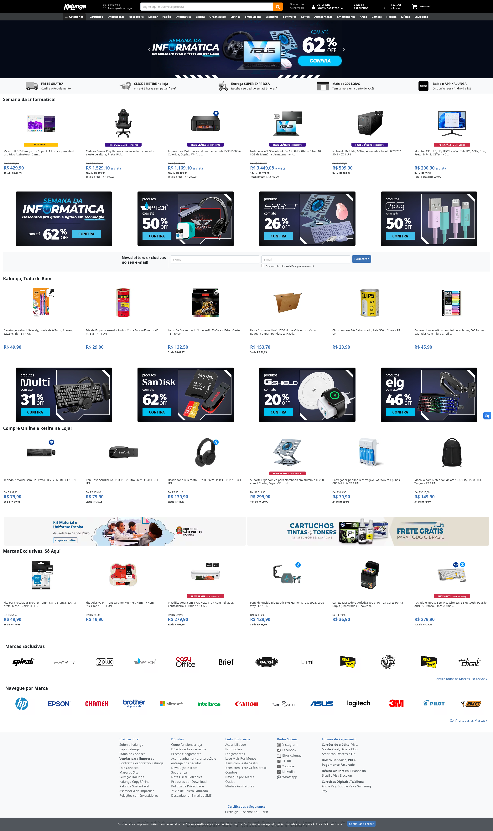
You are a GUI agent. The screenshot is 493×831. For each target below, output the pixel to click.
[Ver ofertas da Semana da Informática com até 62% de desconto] (64, 219)
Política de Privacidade (187, 786)
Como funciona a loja (186, 744)
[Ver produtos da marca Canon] (246, 703)
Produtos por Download (189, 782)
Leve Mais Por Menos (240, 758)
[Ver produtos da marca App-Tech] (145, 662)
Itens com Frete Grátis (241, 763)
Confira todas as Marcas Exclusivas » (461, 679)
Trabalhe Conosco (132, 754)
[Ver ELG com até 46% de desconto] (429, 395)
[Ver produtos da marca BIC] (471, 703)
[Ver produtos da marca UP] (388, 662)
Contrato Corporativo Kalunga (141, 763)
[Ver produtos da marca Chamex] (97, 703)
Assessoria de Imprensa (136, 791)
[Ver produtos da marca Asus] (321, 703)
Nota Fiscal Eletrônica (186, 777)
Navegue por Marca (239, 777)
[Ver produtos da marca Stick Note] (348, 662)
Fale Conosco (129, 768)
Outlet (230, 782)
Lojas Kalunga (129, 749)
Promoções (233, 749)
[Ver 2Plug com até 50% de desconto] (429, 219)
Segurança (179, 772)
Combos (231, 772)
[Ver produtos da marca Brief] (226, 662)
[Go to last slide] (149, 49)
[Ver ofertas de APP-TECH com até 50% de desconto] (186, 219)
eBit (265, 812)
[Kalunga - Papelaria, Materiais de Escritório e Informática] (75, 7)
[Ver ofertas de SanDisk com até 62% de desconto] (186, 395)
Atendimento (297, 7)
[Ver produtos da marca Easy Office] (186, 662)
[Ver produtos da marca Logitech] (359, 703)
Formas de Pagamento (339, 739)
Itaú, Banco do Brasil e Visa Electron (344, 773)
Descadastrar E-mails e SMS (191, 795)
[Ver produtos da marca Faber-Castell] (284, 703)
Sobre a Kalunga (131, 744)
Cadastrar (361, 259)
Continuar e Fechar (361, 824)
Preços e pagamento (186, 754)
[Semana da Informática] (246, 49)
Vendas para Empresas (136, 758)
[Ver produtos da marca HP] (22, 703)
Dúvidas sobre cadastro (188, 749)
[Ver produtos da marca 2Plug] (104, 662)
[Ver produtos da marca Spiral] (23, 662)
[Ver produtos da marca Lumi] (307, 662)
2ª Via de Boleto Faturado (189, 791)
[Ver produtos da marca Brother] (134, 703)
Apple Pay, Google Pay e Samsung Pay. (346, 786)
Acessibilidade (235, 744)
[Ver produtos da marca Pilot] (434, 703)
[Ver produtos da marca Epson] (59, 703)
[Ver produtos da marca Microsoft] (171, 703)
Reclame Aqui (250, 812)
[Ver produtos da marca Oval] (267, 662)
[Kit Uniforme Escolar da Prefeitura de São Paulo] (125, 531)
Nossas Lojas (297, 4)
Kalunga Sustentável (134, 786)
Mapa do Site (128, 772)
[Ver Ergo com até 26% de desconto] (307, 219)
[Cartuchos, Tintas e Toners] (368, 531)
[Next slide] (343, 49)
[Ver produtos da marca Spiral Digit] (470, 662)
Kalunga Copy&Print (134, 782)
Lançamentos (235, 754)
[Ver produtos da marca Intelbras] (209, 703)
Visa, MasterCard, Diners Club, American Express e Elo (340, 749)
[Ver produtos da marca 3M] (396, 703)
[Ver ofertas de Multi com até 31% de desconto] (64, 395)
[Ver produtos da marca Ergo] (64, 662)
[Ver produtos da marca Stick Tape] (429, 662)
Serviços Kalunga (131, 777)
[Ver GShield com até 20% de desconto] (307, 395)
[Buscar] (278, 7)
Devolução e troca (184, 768)
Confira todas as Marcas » (469, 720)
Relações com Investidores (138, 795)
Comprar (41, 182)
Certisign (231, 812)
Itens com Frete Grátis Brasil (246, 768)
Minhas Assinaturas (239, 786)
